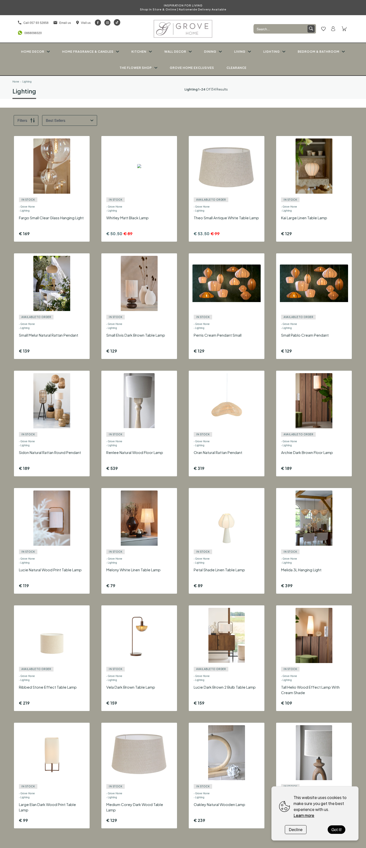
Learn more (304, 815)
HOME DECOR (32, 51)
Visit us (86, 22)
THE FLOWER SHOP (136, 68)
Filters (22, 120)
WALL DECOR (175, 51)
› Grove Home (27, 206)
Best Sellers (55, 120)
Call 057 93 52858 (36, 22)
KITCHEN (138, 51)
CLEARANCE (236, 68)
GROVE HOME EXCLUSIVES (192, 68)
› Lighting (24, 210)
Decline (296, 829)
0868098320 (32, 33)
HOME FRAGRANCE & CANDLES (88, 51)
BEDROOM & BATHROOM (318, 51)
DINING (210, 51)
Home (15, 81)
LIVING (239, 51)
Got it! (336, 829)
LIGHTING (271, 51)
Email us (65, 22)
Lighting (27, 81)
